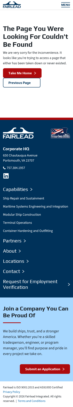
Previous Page (19, 83)
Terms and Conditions (31, 401)
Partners (12, 241)
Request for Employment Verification (30, 284)
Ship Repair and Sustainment (23, 198)
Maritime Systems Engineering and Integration (35, 206)
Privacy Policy (11, 392)
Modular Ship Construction (22, 214)
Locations (13, 261)
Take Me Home (20, 73)
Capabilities (15, 189)
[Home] (18, 132)
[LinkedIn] (6, 176)
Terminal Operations (17, 222)
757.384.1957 (16, 168)
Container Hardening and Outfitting (28, 230)
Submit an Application (42, 369)
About (9, 251)
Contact (11, 271)
